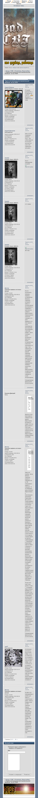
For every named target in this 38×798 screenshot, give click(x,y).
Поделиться (28, 84)
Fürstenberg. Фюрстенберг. (22, 71)
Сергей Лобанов (9, 87)
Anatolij (7, 158)
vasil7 (6, 646)
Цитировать (30, 125)
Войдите (15, 67)
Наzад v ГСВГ (9, 71)
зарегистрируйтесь (24, 67)
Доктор (7, 288)
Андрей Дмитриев (10, 130)
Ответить (30, 79)
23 (15, 79)
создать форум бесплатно (27, 784)
